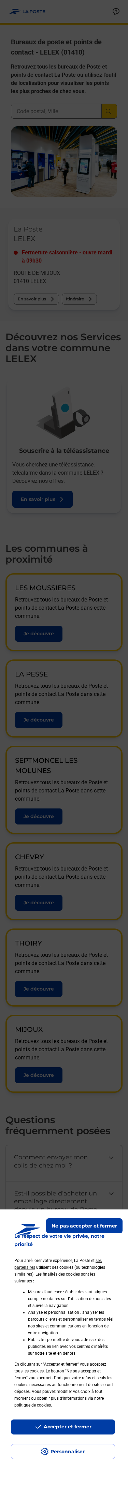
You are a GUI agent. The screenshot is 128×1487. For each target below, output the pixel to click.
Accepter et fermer (67, 1427)
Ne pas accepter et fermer (84, 1226)
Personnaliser (68, 1451)
